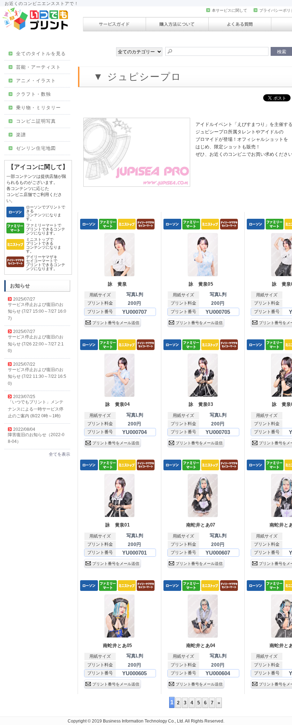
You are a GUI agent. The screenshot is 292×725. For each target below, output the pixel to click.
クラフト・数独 (30, 94)
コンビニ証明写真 (33, 121)
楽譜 (18, 134)
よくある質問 (240, 24)
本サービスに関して (227, 10)
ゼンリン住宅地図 (33, 148)
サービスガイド (114, 24)
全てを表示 (59, 454)
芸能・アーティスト (35, 67)
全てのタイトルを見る (38, 53)
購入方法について (177, 24)
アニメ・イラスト (33, 80)
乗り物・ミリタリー (35, 107)
